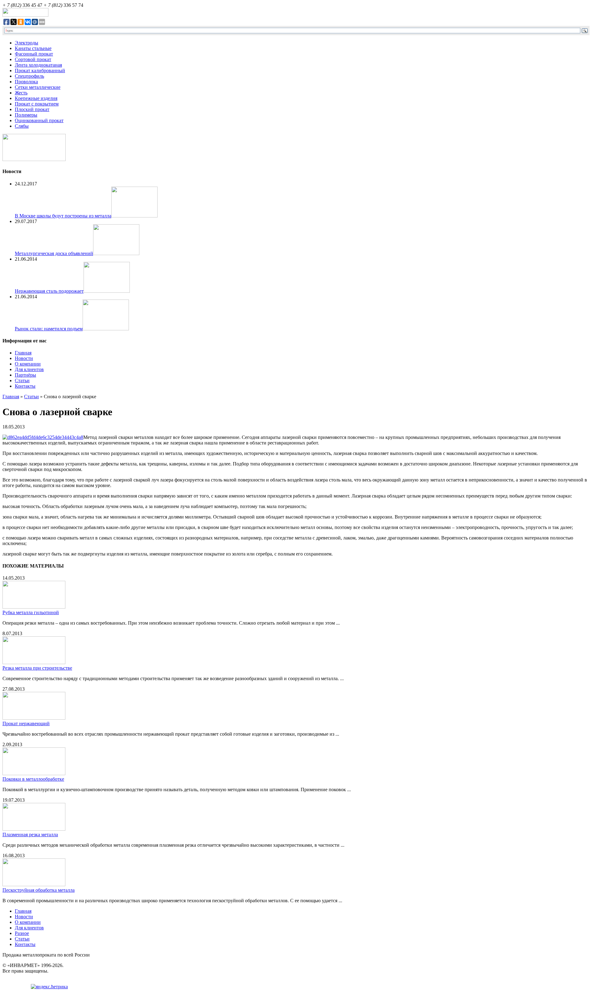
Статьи (22, 380)
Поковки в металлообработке (33, 779)
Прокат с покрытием (37, 103)
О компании (28, 363)
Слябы (22, 126)
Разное (22, 933)
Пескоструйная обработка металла (38, 890)
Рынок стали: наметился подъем (49, 328)
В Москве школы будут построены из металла (63, 215)
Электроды (26, 42)
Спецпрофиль (29, 76)
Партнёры (25, 375)
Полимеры (26, 115)
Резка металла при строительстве (37, 668)
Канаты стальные (33, 48)
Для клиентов (29, 369)
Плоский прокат (32, 109)
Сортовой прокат (33, 59)
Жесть (21, 92)
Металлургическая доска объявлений (54, 253)
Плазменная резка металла (30, 834)
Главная (23, 352)
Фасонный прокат (34, 53)
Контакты (25, 386)
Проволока (26, 81)
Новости (24, 358)
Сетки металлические (37, 87)
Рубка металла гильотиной (30, 612)
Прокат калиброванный (40, 70)
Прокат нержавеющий (26, 723)
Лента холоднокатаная (38, 65)
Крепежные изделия (36, 98)
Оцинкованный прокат (39, 120)
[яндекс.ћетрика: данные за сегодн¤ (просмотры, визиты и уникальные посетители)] (49, 987)
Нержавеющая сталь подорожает (49, 291)
